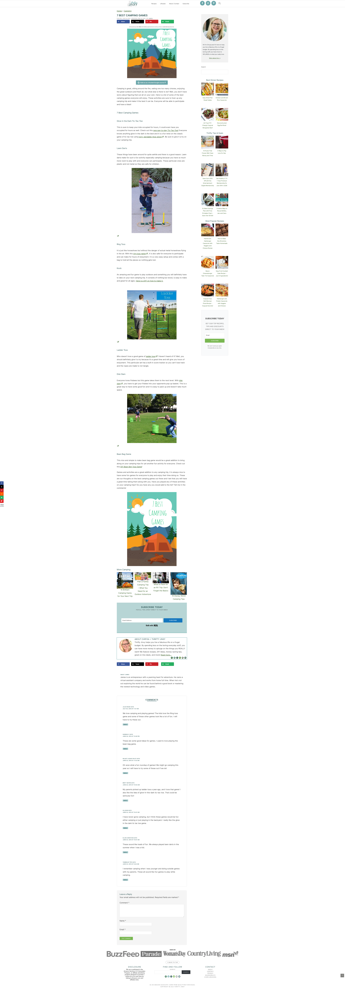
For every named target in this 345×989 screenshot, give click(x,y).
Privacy (210, 973)
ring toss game (139, 254)
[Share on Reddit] (2, 494)
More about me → (214, 58)
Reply (125, 724)
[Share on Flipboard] (2, 501)
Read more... (166, 655)
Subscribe (186, 3)
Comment (124, 903)
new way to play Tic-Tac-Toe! (165, 130)
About (210, 969)
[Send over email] (2, 497)
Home (119, 11)
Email (123, 929)
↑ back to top (172, 962)
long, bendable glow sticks (150, 137)
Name (123, 921)
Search (203, 67)
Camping (127, 11)
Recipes (154, 3)
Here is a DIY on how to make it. (149, 281)
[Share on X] (2, 487)
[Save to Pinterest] (2, 490)
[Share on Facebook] (2, 483)
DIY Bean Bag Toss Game (131, 467)
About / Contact (174, 3)
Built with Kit (152, 625)
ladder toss (150, 356)
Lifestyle (163, 3)
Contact (210, 971)
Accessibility (210, 975)
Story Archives (210, 977)
